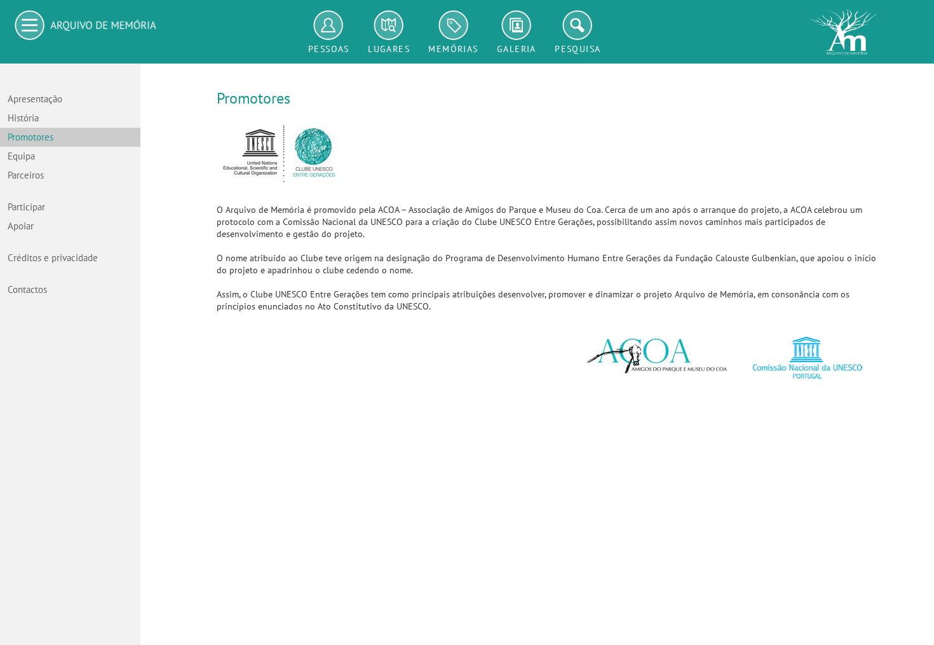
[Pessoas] (328, 25)
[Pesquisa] (577, 25)
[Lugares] (389, 25)
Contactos (27, 289)
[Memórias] (453, 25)
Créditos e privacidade (53, 258)
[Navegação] (89, 25)
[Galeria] (516, 25)
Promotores (30, 137)
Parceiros (26, 175)
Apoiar (21, 226)
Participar (26, 207)
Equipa (21, 156)
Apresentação (35, 99)
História (23, 118)
